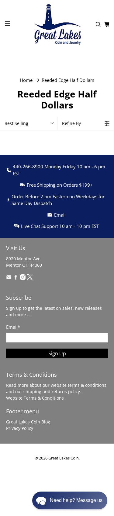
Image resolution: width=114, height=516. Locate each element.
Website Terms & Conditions (35, 398)
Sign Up (57, 353)
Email (13, 327)
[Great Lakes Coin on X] (30, 278)
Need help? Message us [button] (76, 500)
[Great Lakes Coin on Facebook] (16, 278)
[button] (69, 500)
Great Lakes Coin (63, 458)
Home (26, 80)
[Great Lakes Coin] (57, 24)
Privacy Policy (19, 428)
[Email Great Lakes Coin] (9, 278)
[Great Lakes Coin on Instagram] (23, 278)
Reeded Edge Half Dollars (68, 80)
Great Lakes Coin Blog (28, 422)
